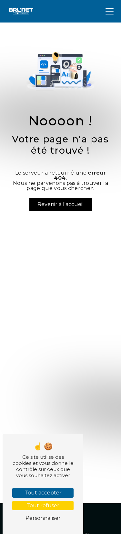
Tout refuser (42, 505)
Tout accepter (43, 493)
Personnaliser (43, 518)
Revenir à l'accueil (60, 204)
